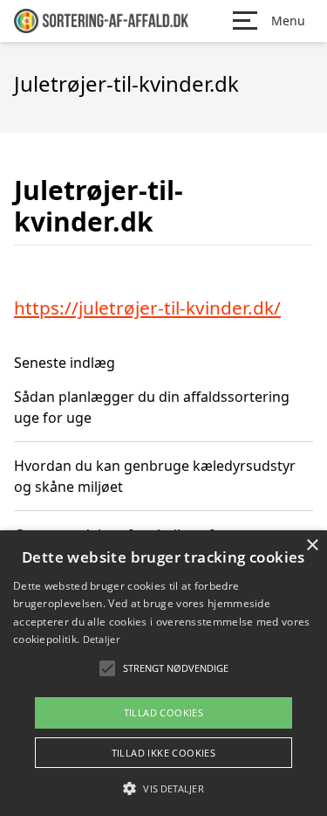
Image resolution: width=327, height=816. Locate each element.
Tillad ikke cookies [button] (164, 752)
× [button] (311, 545)
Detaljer (101, 639)
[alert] (163, 673)
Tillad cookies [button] (164, 712)
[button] (163, 788)
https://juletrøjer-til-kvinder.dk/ (147, 307)
